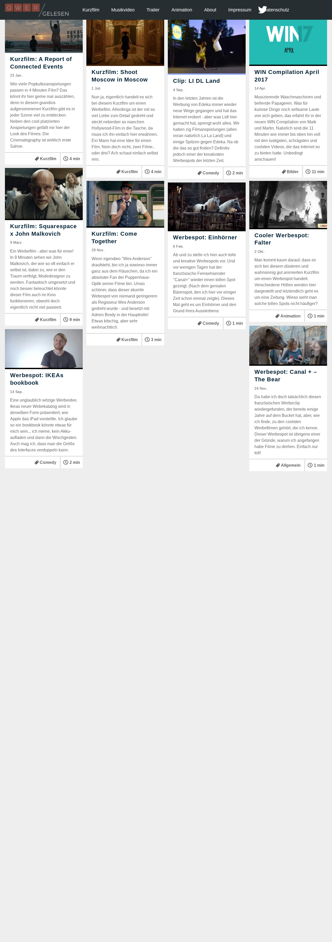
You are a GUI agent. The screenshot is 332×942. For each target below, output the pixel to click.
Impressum (239, 9)
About (210, 9)
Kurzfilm (90, 9)
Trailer (153, 9)
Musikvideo (123, 9)
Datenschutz (276, 9)
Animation (181, 9)
